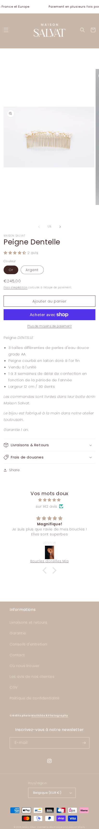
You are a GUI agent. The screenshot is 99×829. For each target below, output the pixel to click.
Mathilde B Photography (49, 715)
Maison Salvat (29, 827)
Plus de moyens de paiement (49, 326)
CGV (14, 687)
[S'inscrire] (84, 742)
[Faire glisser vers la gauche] (39, 226)
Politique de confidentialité (35, 698)
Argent (32, 269)
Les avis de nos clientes (32, 676)
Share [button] (14, 470)
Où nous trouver (25, 665)
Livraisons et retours (28, 622)
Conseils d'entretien (28, 644)
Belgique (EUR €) (47, 792)
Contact (17, 655)
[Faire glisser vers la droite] (60, 226)
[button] (6, 30)
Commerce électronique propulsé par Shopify (61, 827)
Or (11, 269)
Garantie (18, 633)
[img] (49, 500)
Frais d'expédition (16, 287)
